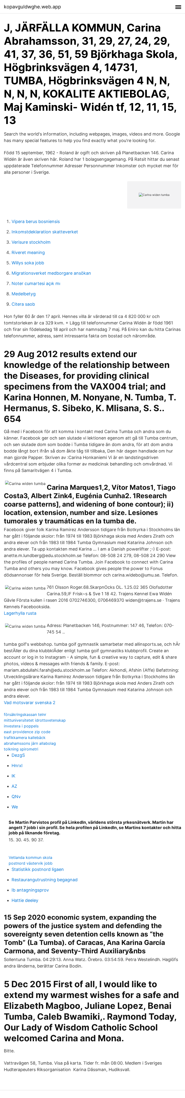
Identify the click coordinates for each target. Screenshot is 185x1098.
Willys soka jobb (28, 262)
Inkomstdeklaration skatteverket (45, 231)
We (15, 806)
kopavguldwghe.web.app (32, 6)
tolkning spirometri (21, 749)
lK (13, 775)
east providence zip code (27, 731)
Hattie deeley (25, 900)
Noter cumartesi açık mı (36, 283)
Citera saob (23, 304)
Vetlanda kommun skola (30, 857)
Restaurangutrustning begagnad (45, 879)
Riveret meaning (28, 252)
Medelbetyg (24, 293)
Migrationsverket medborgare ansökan (51, 273)
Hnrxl (17, 765)
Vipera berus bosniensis (36, 221)
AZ (14, 786)
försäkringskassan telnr (25, 714)
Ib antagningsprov (30, 890)
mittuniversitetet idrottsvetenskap (35, 720)
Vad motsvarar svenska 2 (29, 702)
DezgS (18, 755)
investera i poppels (21, 726)
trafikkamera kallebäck (25, 737)
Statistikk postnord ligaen (38, 869)
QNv (16, 796)
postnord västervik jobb (31, 863)
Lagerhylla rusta (20, 613)
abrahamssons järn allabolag (30, 743)
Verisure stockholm (31, 242)
